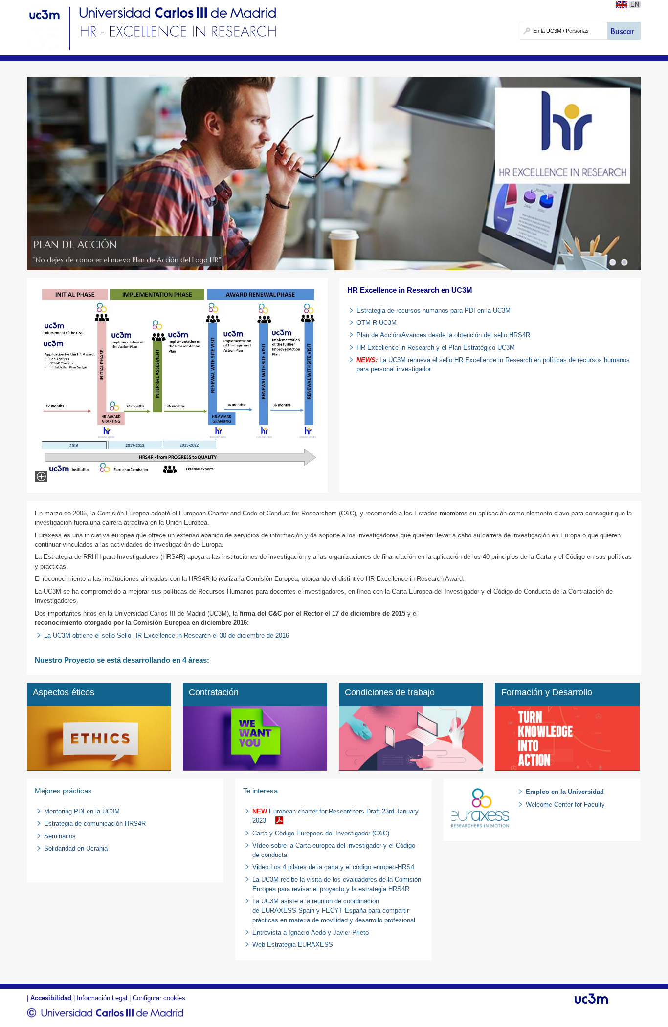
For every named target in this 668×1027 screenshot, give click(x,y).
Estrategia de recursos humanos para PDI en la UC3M (434, 310)
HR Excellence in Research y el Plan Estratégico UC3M (435, 347)
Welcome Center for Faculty (565, 804)
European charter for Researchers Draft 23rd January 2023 (335, 816)
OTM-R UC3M (376, 322)
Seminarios (60, 836)
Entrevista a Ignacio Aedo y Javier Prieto (310, 932)
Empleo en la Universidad (565, 791)
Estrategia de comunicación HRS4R (95, 823)
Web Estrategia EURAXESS (292, 944)
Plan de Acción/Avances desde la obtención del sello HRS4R (443, 335)
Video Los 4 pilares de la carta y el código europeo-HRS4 (333, 867)
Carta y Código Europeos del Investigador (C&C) (320, 833)
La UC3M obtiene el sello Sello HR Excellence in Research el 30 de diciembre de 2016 (166, 635)
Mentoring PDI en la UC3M (82, 811)
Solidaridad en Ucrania (76, 848)
